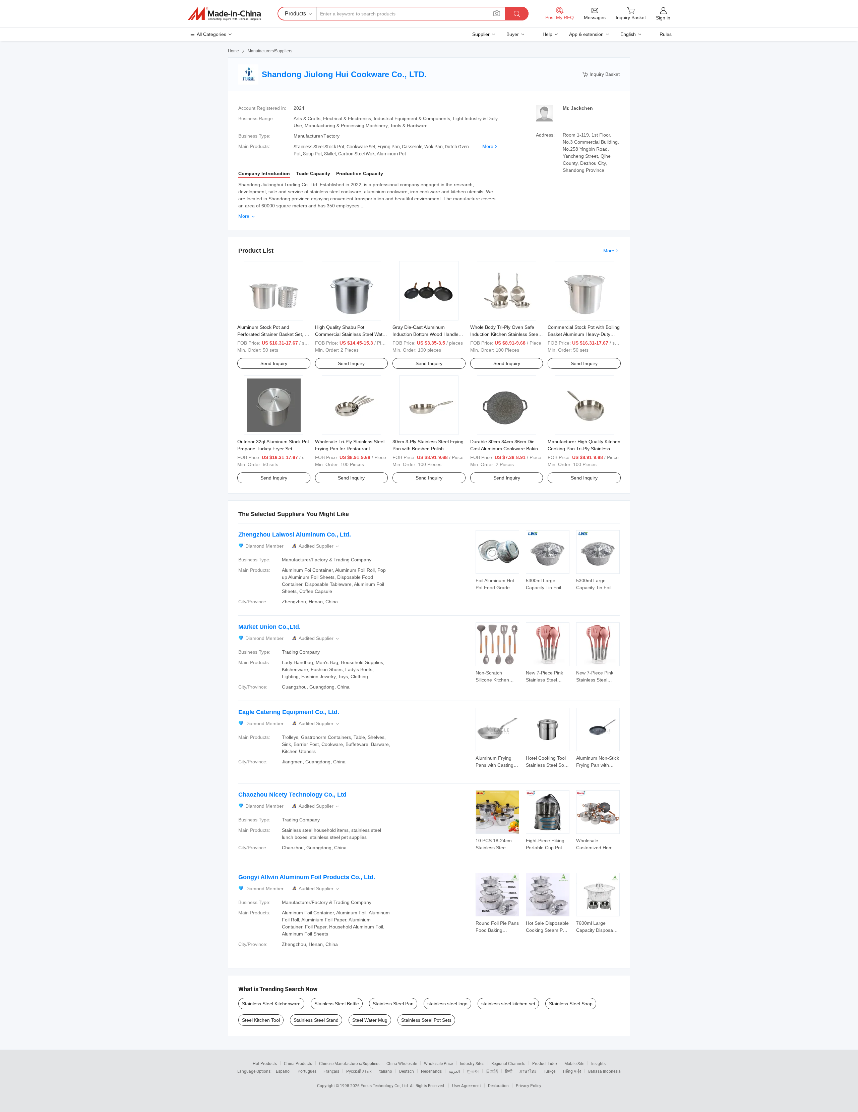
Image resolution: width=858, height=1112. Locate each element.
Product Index (544, 1063)
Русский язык (358, 1071)
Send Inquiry (273, 363)
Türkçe (549, 1071)
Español (283, 1071)
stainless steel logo (447, 1003)
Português (307, 1071)
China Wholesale (401, 1063)
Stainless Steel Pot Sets (426, 1020)
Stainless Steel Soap (571, 1003)
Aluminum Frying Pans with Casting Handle (494, 765)
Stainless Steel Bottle (336, 1003)
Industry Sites (472, 1063)
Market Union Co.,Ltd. (269, 626)
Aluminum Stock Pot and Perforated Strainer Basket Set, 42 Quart (273, 334)
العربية (454, 1071)
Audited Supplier (319, 546)
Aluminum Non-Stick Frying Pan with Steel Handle (597, 765)
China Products (298, 1063)
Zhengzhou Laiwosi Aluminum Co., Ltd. (294, 534)
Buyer (512, 34)
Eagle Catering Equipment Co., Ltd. (288, 712)
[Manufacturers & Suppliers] (224, 14)
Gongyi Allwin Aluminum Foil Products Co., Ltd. (306, 877)
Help (547, 34)
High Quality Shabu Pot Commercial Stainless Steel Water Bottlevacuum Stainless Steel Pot (351, 334)
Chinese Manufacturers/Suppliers (349, 1063)
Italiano (385, 1071)
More (487, 146)
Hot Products (265, 1063)
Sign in (663, 17)
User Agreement (466, 1085)
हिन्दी (508, 1071)
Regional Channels (508, 1063)
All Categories (211, 34)
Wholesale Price (438, 1063)
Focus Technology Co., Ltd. (385, 1085)
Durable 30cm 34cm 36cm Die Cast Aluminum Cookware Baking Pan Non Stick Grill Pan (505, 448)
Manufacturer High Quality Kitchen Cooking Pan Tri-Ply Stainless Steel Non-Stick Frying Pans (584, 448)
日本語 (492, 1071)
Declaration (498, 1085)
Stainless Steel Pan (393, 1003)
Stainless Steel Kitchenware (271, 1003)
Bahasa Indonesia (604, 1071)
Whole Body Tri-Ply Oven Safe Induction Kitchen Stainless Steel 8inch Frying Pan (504, 334)
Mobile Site (574, 1063)
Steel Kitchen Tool (261, 1020)
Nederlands (431, 1071)
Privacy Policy (528, 1085)
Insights (598, 1063)
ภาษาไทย (528, 1071)
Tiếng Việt (571, 1071)
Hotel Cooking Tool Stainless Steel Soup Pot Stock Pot (547, 765)
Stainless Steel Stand (316, 1020)
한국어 (473, 1071)
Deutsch (406, 1071)
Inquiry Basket (601, 74)
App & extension (586, 34)
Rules (666, 34)
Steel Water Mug (369, 1020)
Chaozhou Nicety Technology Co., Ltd (292, 794)
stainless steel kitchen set (508, 1003)
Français (331, 1071)
